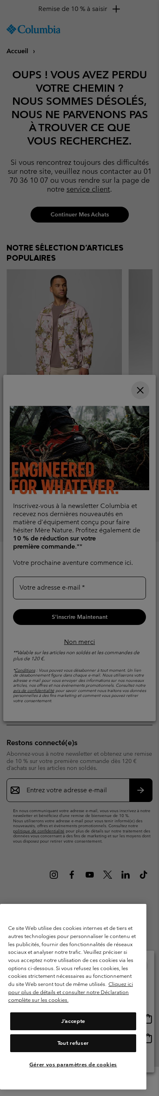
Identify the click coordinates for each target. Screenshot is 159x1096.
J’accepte (73, 1021)
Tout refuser (73, 1043)
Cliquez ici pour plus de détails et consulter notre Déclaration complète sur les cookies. (70, 992)
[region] (73, 997)
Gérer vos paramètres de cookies (73, 1064)
